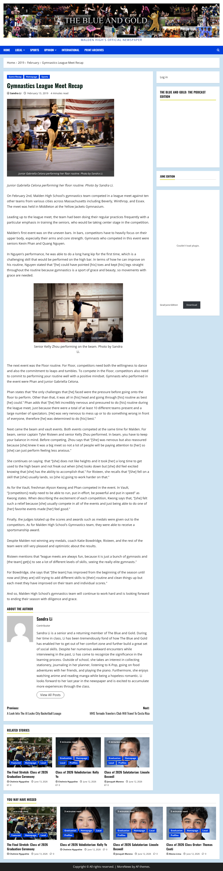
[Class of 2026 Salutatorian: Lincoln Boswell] (126, 752)
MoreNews (124, 867)
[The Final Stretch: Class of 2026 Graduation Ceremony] (29, 752)
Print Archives (94, 50)
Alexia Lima (175, 853)
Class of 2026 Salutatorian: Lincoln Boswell (126, 774)
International (70, 50)
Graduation (66, 758)
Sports (34, 50)
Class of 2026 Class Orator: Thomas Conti (189, 846)
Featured (16, 762)
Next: (119, 711)
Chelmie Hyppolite (19, 781)
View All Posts (50, 695)
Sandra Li (15, 93)
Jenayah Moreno (115, 781)
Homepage (31, 76)
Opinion (49, 50)
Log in (164, 77)
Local (18, 50)
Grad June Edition (169, 304)
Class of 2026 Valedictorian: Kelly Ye (77, 774)
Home (6, 50)
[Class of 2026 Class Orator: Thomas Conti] (191, 823)
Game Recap (15, 76)
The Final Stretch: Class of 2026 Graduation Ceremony (27, 774)
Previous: (34, 711)
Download (191, 304)
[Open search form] (218, 50)
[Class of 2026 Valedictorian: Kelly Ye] (78, 752)
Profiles (74, 762)
